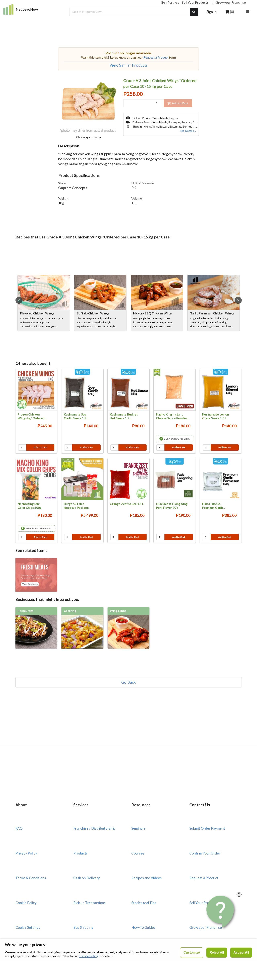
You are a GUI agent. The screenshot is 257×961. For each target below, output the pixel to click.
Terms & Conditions (30, 878)
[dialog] (128, 950)
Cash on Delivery (86, 878)
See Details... (188, 130)
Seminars (138, 828)
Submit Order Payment (207, 828)
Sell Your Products (195, 2)
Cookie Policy (26, 903)
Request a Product (155, 57)
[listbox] (248, 12)
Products (80, 853)
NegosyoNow (27, 9)
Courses (137, 853)
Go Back (128, 682)
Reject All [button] (217, 952)
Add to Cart (40, 447)
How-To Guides (143, 927)
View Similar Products (128, 65)
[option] (43, 303)
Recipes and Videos (146, 878)
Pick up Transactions (89, 903)
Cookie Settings (27, 927)
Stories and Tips (143, 903)
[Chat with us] (221, 911)
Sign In (211, 12)
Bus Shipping (83, 927)
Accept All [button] (241, 952)
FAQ (18, 828)
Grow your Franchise (231, 2)
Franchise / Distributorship (94, 828)
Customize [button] (192, 952)
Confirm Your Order (204, 853)
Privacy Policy (26, 853)
